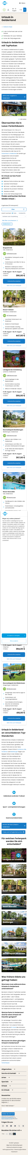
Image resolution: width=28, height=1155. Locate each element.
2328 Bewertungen (12, 435)
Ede (25, 749)
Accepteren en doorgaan (13, 635)
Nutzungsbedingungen (7, 1118)
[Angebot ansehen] (8, 9)
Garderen (5, 752)
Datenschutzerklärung (8, 1117)
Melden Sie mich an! (8, 1114)
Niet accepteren (14, 641)
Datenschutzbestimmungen (14, 1147)
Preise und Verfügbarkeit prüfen (12, 832)
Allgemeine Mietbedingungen (14, 1145)
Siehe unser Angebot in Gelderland (10, 97)
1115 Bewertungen (11, 497)
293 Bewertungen (11, 689)
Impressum (14, 1151)
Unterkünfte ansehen (14, 281)
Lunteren (20, 749)
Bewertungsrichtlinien (20, 1149)
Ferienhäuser (6, 1063)
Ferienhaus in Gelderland (9, 153)
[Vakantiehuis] (4, 9)
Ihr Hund (13, 1027)
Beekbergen (14, 752)
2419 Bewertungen (12, 253)
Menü (23, 3)
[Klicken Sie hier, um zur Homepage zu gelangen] (5, 3)
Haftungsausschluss (8, 1149)
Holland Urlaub (7, 27)
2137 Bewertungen (11, 315)
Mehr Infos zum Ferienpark (14, 285)
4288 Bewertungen (12, 375)
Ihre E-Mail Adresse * (8, 1106)
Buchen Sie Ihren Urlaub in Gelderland (10, 826)
